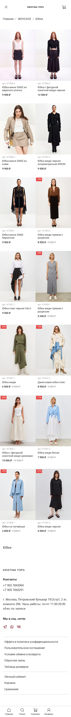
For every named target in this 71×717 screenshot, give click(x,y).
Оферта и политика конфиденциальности (31, 641)
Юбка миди (9, 382)
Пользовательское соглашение (24, 648)
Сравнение (11, 689)
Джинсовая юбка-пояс (51, 382)
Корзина (9, 682)
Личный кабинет (15, 676)
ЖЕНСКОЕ (24, 18)
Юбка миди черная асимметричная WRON (51, 162)
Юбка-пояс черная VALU (16, 308)
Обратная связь (14, 660)
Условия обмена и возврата (22, 654)
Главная (8, 18)
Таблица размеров (16, 666)
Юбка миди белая (48, 452)
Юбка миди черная (49, 526)
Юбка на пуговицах (13, 526)
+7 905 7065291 (13, 590)
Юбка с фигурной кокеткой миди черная (51, 89)
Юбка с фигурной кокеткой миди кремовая (17, 454)
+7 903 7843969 (13, 585)
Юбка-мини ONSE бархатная (12, 236)
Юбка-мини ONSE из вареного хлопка (14, 89)
